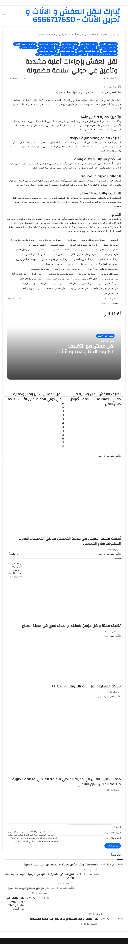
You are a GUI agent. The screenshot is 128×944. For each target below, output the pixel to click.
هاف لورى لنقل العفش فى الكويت (103, 54)
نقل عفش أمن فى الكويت (85, 47)
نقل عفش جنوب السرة (48, 51)
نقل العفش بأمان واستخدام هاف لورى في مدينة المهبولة (64, 918)
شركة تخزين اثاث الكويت (48, 44)
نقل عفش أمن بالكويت (107, 47)
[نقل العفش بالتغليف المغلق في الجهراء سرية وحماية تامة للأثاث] (87, 881)
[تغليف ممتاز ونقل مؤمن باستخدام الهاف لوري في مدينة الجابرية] (112, 871)
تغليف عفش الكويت (69, 44)
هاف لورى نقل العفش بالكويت (74, 54)
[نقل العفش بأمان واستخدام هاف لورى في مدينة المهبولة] (112, 925)
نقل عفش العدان (46, 47)
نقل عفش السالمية (64, 47)
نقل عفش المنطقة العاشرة (88, 51)
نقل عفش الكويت (109, 51)
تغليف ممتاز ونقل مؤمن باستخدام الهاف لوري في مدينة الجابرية (60, 864)
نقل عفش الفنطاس (28, 47)
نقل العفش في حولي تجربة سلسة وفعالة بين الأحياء (15, 903)
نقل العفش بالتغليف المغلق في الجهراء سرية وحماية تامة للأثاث (39, 876)
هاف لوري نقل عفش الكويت (48, 54)
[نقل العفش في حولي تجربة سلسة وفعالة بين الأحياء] (38, 904)
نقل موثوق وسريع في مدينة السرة (28, 888)
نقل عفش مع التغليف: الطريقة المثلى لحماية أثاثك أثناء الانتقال (86, 352)
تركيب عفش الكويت (89, 44)
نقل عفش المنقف (67, 51)
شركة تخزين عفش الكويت (25, 44)
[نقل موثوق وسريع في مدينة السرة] (63, 894)
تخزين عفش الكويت (108, 44)
